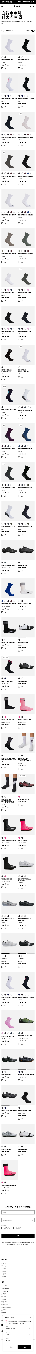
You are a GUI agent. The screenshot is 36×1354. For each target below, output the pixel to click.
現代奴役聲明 (4, 1304)
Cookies (3, 1312)
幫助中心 (3, 1266)
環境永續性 (4, 1302)
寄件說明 (3, 1268)
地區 (7, 1326)
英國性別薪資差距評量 (7, 1307)
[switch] (30, 31)
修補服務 (3, 1274)
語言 (7, 1338)
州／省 (8, 1332)
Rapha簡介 (4, 1286)
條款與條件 (25, 1242)
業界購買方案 (4, 1291)
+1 (13, 290)
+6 (13, 134)
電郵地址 (5, 1212)
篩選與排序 (8, 30)
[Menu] (2, 6)
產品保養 (3, 1276)
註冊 (18, 1235)
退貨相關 (3, 1271)
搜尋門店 (3, 1263)
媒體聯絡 (3, 1294)
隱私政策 (13, 1244)
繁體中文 (7, 1317)
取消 (11, 1347)
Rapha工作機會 (5, 1288)
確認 (24, 1347)
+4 (30, 407)
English (12, 1317)
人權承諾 (3, 1310)
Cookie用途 (25, 1244)
